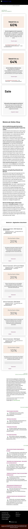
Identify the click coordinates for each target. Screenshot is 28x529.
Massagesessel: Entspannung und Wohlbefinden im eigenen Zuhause (14, 486)
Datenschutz (18, 514)
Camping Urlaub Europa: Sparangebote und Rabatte (16, 496)
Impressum (18, 515)
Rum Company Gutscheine (12, 411)
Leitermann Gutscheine (12, 426)
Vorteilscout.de (4, 525)
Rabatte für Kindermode (6, 515)
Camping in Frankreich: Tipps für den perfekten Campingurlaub (17, 474)
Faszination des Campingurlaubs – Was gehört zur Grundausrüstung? (17, 462)
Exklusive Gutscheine (5, 514)
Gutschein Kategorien (5, 517)
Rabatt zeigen (14, 40)
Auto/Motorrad (16, 400)
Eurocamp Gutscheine (11, 434)
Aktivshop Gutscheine (11, 419)
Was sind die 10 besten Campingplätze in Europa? (15, 450)
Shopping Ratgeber (5, 519)
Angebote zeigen (14, 111)
